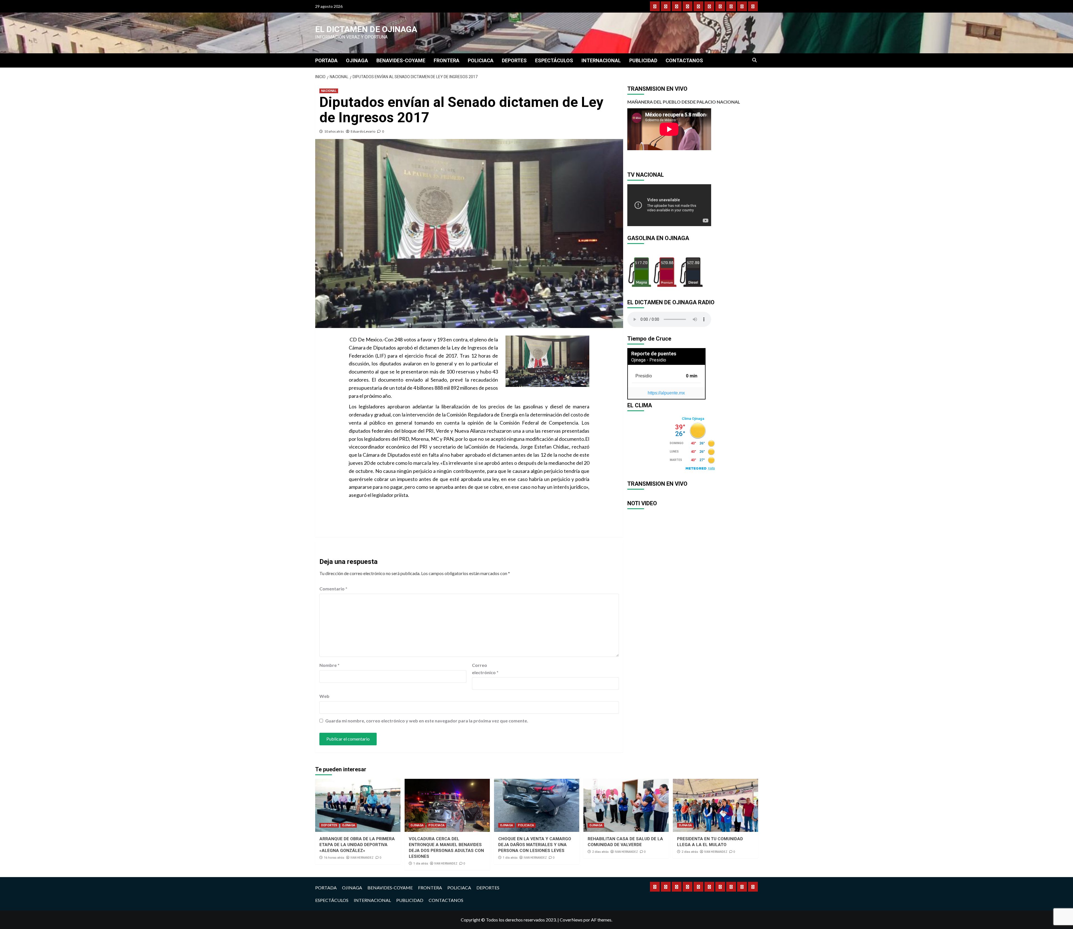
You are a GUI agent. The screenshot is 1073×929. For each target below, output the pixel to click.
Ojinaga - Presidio (648, 360)
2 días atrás (600, 852)
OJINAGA (357, 60)
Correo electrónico (485, 668)
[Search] (754, 60)
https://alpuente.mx (666, 393)
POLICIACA (480, 60)
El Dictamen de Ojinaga (366, 29)
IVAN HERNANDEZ (362, 857)
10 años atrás (334, 131)
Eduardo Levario (363, 131)
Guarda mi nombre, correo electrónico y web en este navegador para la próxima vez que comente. (426, 720)
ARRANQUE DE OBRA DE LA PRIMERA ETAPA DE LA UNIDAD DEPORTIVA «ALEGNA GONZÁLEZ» (357, 844)
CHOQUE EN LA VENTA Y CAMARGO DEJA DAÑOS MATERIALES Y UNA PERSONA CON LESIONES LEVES (534, 844)
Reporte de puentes (653, 353)
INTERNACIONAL (601, 60)
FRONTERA (446, 60)
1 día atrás (420, 863)
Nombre (329, 665)
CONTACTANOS (684, 60)
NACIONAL (328, 91)
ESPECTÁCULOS (554, 60)
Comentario (333, 588)
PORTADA (326, 60)
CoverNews (571, 919)
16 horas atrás (334, 857)
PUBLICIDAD (643, 60)
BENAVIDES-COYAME (400, 60)
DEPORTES (514, 60)
